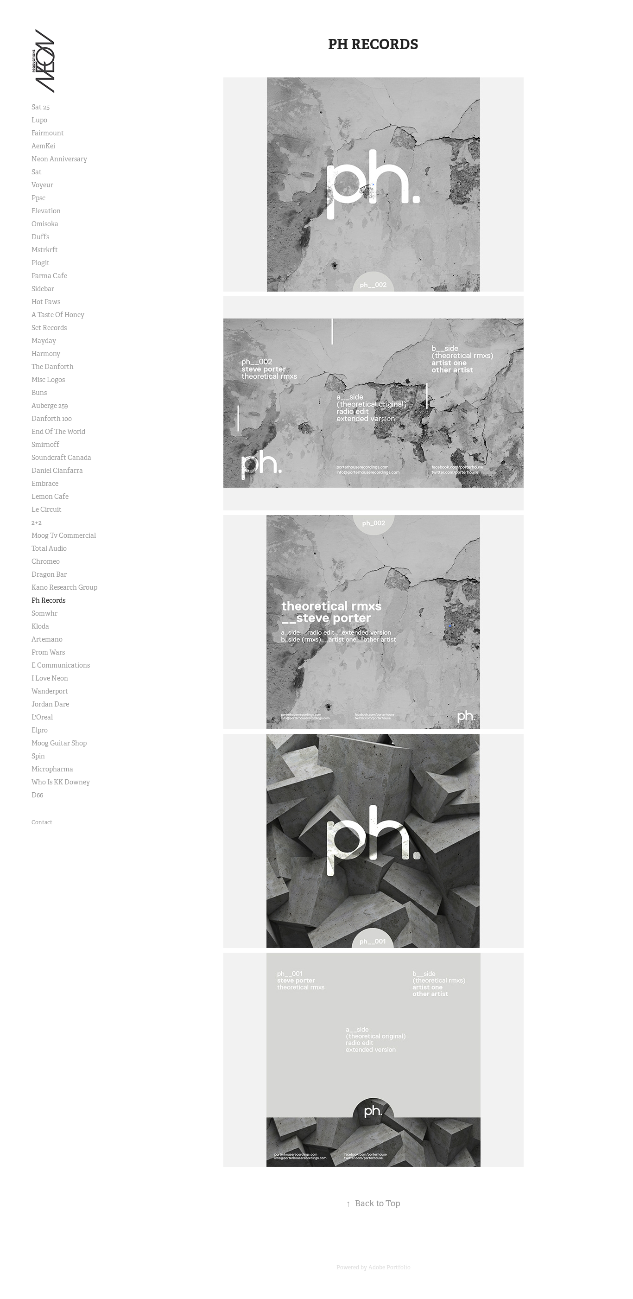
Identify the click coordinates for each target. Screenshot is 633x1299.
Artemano (47, 639)
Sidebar (43, 289)
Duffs (40, 237)
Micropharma (52, 769)
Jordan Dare (50, 704)
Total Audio (49, 548)
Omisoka (45, 224)
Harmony (46, 354)
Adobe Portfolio (389, 1267)
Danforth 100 (52, 418)
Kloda (40, 626)
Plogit (41, 263)
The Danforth (53, 367)
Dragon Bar (49, 574)
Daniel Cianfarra (57, 470)
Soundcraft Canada (61, 457)
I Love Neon (50, 678)
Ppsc (38, 198)
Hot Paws (46, 302)
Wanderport (50, 691)
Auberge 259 (50, 405)
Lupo (39, 120)
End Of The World (58, 431)
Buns (39, 392)
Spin (38, 756)
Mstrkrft (45, 250)
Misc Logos (48, 380)
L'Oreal (42, 717)
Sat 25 (41, 107)
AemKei (43, 146)
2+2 (37, 522)
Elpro (40, 730)
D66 (37, 795)
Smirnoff (45, 444)
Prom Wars (48, 652)
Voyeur (42, 185)
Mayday (44, 341)
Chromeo (46, 561)
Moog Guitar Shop (59, 743)
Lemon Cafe (50, 496)
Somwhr (44, 613)
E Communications (61, 665)
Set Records (49, 328)
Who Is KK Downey (61, 782)
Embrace (45, 483)
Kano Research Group (64, 587)
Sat (37, 172)
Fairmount (48, 133)
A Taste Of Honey (58, 315)
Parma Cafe (49, 276)
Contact (42, 822)
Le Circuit (47, 509)
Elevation (46, 211)
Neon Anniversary (59, 159)
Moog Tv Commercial (64, 535)
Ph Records (48, 600)
